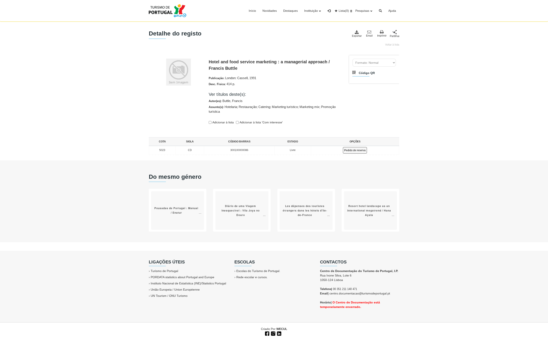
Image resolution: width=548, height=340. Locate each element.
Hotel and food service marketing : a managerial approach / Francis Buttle (269, 65)
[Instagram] (272, 333)
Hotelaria (231, 107)
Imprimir (382, 35)
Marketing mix (309, 107)
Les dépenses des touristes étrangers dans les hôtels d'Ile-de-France (305, 210)
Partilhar (394, 36)
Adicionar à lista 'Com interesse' (261, 122)
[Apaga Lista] (350, 10)
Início (252, 10)
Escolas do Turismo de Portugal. (258, 271)
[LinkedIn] (278, 333)
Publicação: (232, 78)
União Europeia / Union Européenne (175, 289)
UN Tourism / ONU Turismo (169, 295)
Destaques (290, 10)
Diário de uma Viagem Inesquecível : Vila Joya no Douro (241, 210)
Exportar (356, 35)
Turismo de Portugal (164, 271)
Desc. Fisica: (222, 84)
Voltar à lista (392, 44)
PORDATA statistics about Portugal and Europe (182, 277)
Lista (344, 10)
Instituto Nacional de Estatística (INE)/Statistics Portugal (188, 283)
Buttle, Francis (232, 101)
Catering (264, 107)
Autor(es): (226, 101)
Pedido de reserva (355, 150)
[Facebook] (266, 333)
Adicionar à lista (222, 122)
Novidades (269, 10)
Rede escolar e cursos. (252, 277)
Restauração (248, 107)
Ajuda (392, 10)
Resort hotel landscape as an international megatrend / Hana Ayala (369, 210)
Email (369, 35)
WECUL (281, 329)
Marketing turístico (285, 107)
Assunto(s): (272, 109)
